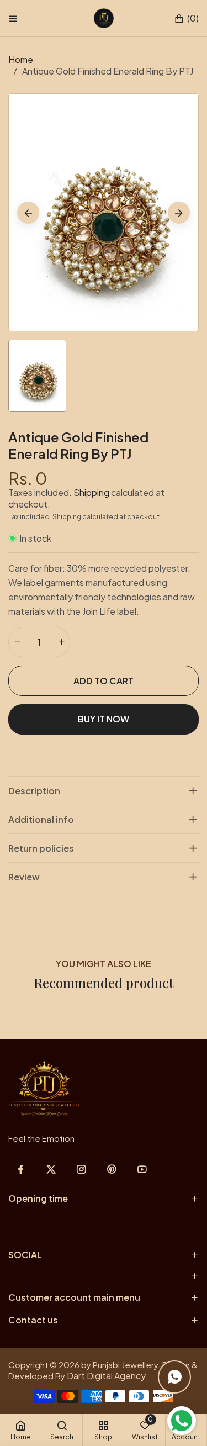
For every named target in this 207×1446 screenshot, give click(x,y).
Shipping (91, 492)
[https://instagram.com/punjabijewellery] (81, 1169)
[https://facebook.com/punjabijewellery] (20, 1169)
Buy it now (103, 719)
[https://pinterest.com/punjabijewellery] (111, 1169)
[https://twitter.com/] (51, 1169)
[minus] (17, 642)
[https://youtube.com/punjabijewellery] (142, 1169)
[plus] (61, 642)
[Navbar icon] (13, 18)
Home (20, 59)
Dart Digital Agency (106, 1375)
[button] (186, 18)
